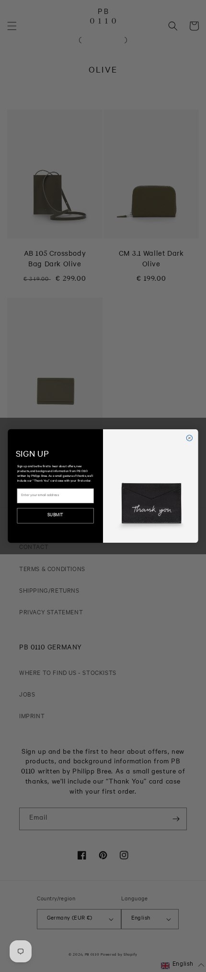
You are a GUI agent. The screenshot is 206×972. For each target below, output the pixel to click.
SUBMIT (55, 515)
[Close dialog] (189, 438)
